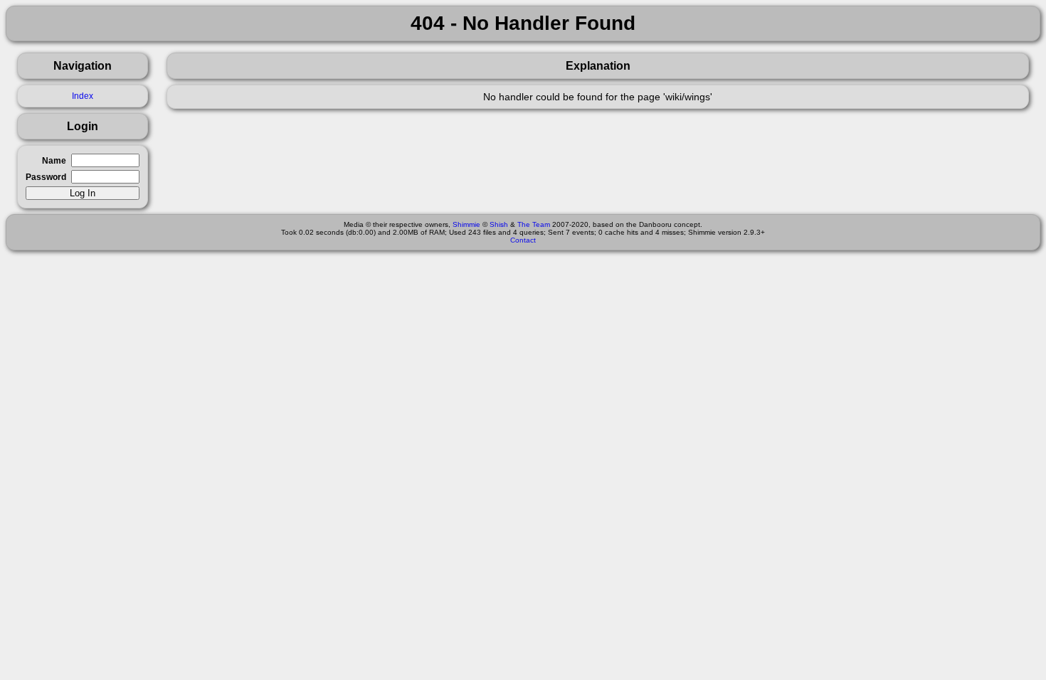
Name (54, 161)
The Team (533, 224)
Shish (499, 224)
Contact (523, 240)
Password (46, 177)
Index (82, 96)
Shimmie (466, 224)
